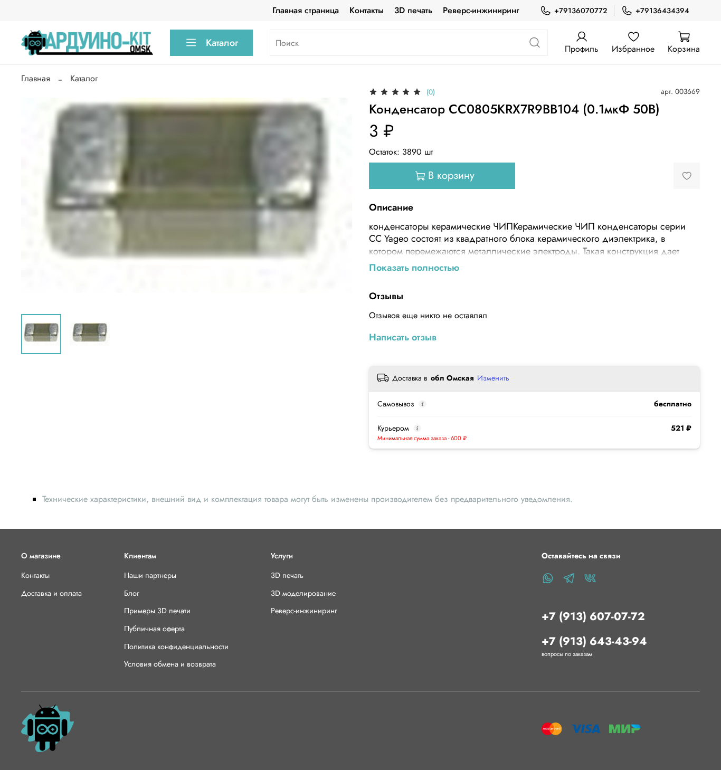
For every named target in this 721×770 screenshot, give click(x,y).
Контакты (366, 10)
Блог (131, 593)
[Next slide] (335, 195)
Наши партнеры (150, 575)
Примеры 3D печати (157, 610)
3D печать (413, 10)
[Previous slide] (38, 195)
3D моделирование (303, 593)
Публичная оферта (154, 628)
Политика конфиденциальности (176, 646)
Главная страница (305, 10)
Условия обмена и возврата (170, 664)
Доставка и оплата (51, 593)
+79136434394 (662, 10)
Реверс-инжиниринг (481, 10)
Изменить (493, 378)
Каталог (222, 43)
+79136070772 (580, 10)
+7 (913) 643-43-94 (594, 641)
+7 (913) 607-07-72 (593, 616)
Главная (35, 78)
